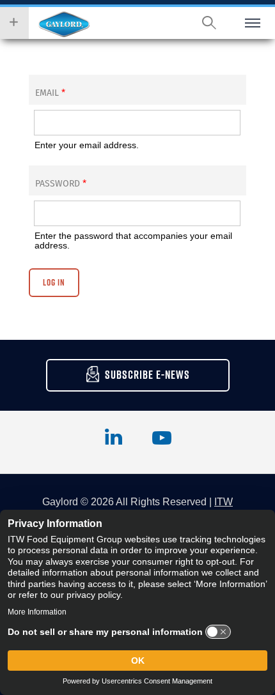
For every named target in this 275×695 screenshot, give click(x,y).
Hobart (64, 24)
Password (60, 183)
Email (50, 92)
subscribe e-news (147, 375)
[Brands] (14, 23)
